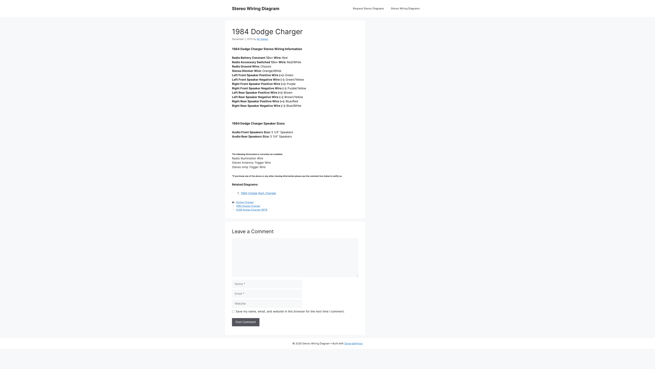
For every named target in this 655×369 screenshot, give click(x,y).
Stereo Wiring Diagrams (405, 8)
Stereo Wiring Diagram (255, 8)
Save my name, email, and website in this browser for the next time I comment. (290, 311)
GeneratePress (353, 343)
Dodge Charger (245, 202)
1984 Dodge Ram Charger (258, 193)
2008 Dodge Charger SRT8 (251, 209)
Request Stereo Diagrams (368, 8)
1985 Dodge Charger (248, 205)
